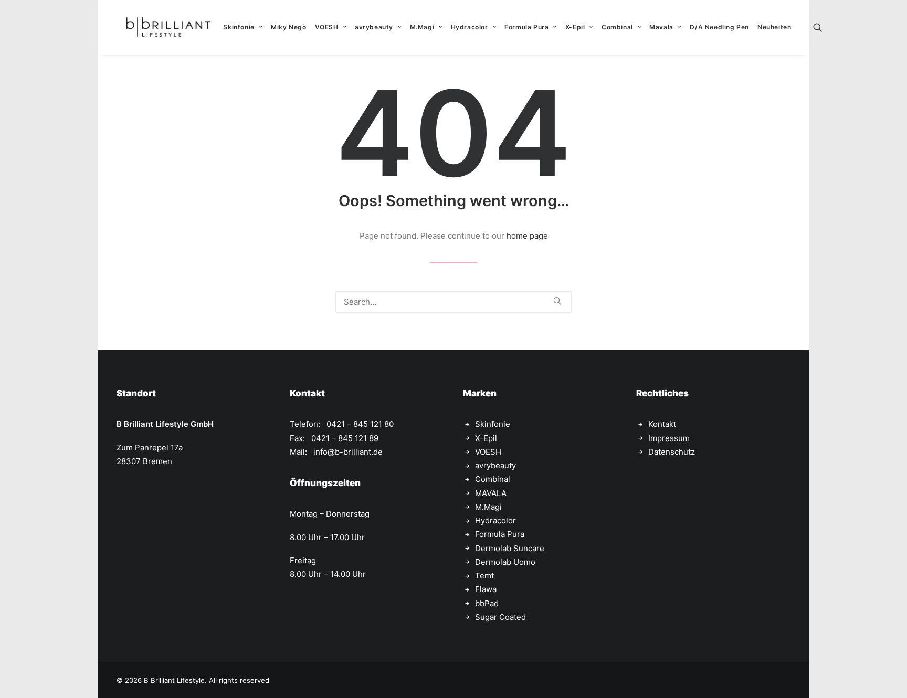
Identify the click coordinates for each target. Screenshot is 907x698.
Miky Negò (288, 27)
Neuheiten (774, 27)
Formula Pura (526, 27)
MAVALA (491, 493)
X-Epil (575, 27)
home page (527, 236)
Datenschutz (671, 452)
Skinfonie (238, 27)
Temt (484, 576)
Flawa (486, 589)
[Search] (453, 302)
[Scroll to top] (887, 677)
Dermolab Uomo (505, 562)
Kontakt (662, 424)
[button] (822, 27)
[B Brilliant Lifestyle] (168, 27)
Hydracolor (469, 27)
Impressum (669, 438)
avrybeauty (374, 27)
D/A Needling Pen (719, 27)
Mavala (661, 27)
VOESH (327, 27)
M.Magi (422, 27)
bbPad (487, 603)
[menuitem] (243, 27)
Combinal (617, 27)
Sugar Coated (500, 617)
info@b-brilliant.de (348, 452)
